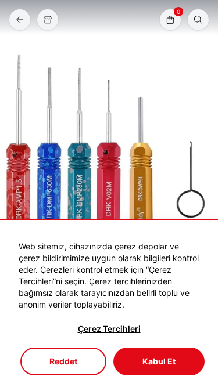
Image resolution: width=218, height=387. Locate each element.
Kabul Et (159, 361)
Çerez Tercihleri (109, 329)
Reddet (63, 361)
